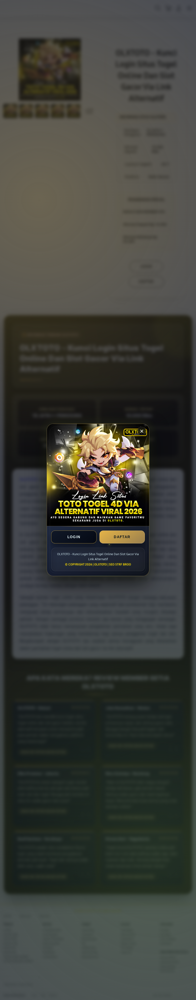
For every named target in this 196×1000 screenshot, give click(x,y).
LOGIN (74, 537)
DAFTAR (122, 537)
